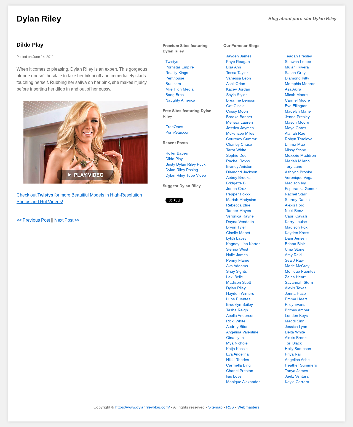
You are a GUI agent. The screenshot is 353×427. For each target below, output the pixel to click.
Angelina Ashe (297, 359)
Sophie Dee (236, 155)
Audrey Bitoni (237, 326)
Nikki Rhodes (237, 359)
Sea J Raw (294, 260)
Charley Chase (239, 144)
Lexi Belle (234, 277)
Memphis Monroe (300, 83)
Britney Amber (297, 310)
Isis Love (234, 376)
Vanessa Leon (238, 78)
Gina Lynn (235, 337)
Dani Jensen (296, 238)
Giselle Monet (238, 232)
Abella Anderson (240, 315)
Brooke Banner (239, 117)
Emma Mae (295, 144)
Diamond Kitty (297, 78)
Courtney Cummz (241, 139)
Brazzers (173, 83)
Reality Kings (176, 72)
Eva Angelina (237, 354)
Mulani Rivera (297, 67)
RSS (230, 407)
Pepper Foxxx (238, 194)
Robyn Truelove (298, 139)
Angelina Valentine (242, 332)
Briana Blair (295, 244)
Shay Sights (236, 271)
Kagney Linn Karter (243, 244)
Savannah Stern (299, 282)
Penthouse (174, 78)
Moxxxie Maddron (300, 155)
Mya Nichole (237, 343)
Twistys (171, 61)
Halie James (237, 255)
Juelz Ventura (297, 376)
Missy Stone (295, 150)
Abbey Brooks (238, 177)
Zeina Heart (295, 277)
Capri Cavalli (296, 216)
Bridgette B (235, 183)
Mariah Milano (297, 161)
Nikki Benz (294, 210)
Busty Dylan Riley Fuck (185, 164)
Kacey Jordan (238, 89)
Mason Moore (297, 122)
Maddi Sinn (294, 321)
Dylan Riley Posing (181, 170)
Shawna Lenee (298, 61)
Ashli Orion (235, 83)
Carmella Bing (238, 365)
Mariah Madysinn (241, 199)
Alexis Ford (294, 205)
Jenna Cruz (236, 188)
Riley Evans (295, 304)
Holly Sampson (298, 348)
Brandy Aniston (239, 166)
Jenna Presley (297, 117)
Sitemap (215, 407)
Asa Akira (293, 89)
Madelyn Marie (298, 111)
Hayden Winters (240, 293)
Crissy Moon (237, 111)
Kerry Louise (296, 221)
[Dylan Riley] (85, 142)
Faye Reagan (238, 61)
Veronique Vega (298, 177)
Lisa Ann (233, 67)
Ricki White (235, 321)
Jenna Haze (295, 293)
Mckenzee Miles (240, 133)
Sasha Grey (295, 72)
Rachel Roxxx (238, 161)
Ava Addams (237, 266)
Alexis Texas (295, 288)
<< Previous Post (33, 220)
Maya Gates (295, 128)
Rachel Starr (296, 194)
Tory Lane (293, 166)
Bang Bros (174, 94)
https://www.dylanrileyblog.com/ (142, 407)
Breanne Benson (240, 100)
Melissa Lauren (239, 122)
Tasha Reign (237, 310)
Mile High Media (179, 89)
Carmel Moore (297, 100)
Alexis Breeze (297, 337)
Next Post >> (66, 220)
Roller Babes (176, 153)
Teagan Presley (298, 56)
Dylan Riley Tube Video (185, 175)
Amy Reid (293, 255)
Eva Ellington (296, 106)
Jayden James (239, 56)
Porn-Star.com (178, 132)
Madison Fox (296, 227)
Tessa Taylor (237, 72)
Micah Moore (296, 94)
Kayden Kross (297, 232)
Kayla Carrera (297, 382)
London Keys (296, 315)
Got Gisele (235, 106)
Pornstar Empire (179, 67)
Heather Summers (301, 365)
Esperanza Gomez (301, 188)
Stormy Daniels (298, 199)
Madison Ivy (295, 183)
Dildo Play (30, 45)
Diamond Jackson (241, 172)
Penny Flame (237, 260)
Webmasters (248, 407)
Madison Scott (238, 282)
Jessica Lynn (296, 326)
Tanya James (296, 370)
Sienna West (237, 249)
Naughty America (180, 100)
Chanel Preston (239, 370)
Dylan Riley (39, 18)
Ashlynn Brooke (298, 172)
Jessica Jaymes (240, 128)
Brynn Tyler (236, 227)
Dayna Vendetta (240, 221)
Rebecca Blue (238, 205)
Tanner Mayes (238, 210)
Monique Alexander (243, 382)
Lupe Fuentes (238, 299)
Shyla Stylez (236, 94)
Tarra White (236, 150)
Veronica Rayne (240, 216)
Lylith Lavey (236, 238)
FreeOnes (174, 126)
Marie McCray (297, 266)
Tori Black (293, 343)
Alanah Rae (295, 133)
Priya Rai (293, 354)
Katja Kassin (237, 348)
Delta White (295, 332)
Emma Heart (296, 299)
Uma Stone (294, 249)
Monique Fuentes (300, 271)
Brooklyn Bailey (239, 304)
